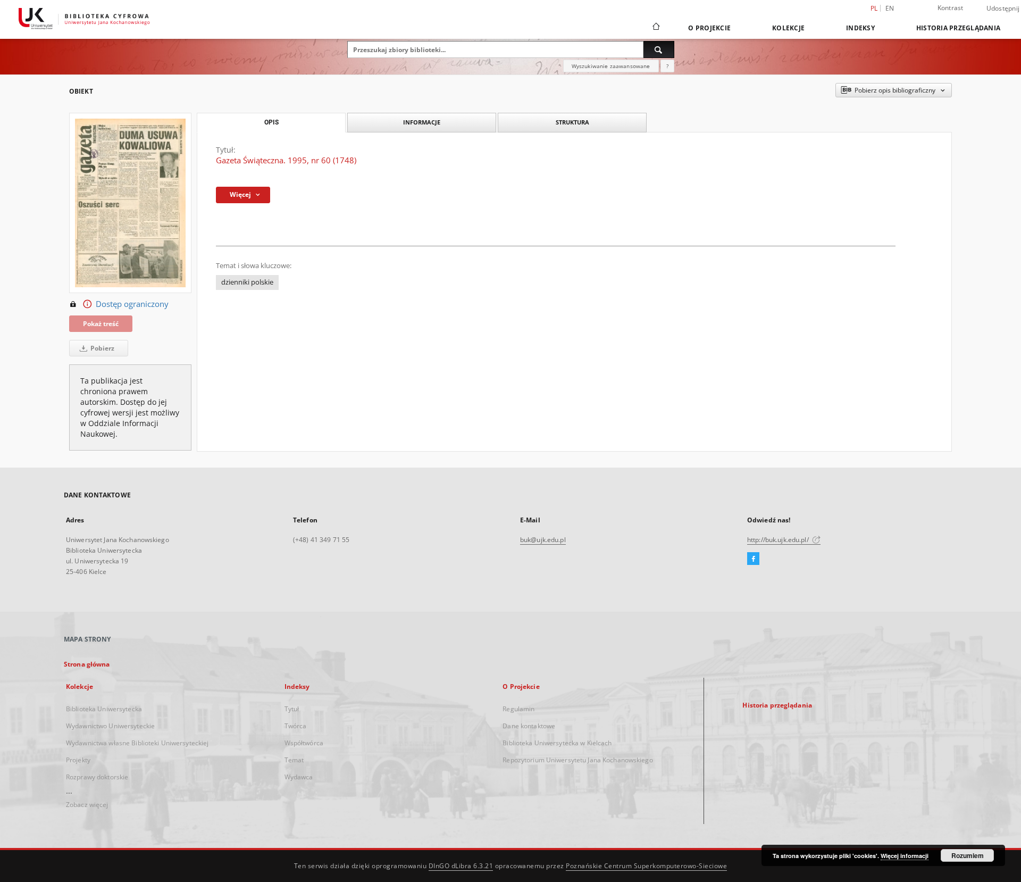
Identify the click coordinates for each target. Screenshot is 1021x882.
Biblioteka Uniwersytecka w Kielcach (557, 742)
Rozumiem (967, 855)
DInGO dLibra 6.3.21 (461, 865)
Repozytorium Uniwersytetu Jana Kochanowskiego (577, 759)
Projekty (78, 759)
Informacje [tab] (421, 122)
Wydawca (298, 776)
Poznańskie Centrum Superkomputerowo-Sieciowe (646, 865)
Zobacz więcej (87, 804)
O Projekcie (709, 27)
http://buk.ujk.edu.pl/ (778, 539)
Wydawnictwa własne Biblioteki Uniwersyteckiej (137, 742)
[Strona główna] (655, 27)
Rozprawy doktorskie (97, 776)
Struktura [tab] (572, 122)
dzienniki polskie (247, 282)
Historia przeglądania (958, 27)
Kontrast (951, 7)
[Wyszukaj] (658, 49)
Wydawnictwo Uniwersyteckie (110, 725)
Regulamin (518, 708)
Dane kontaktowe (529, 725)
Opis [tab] (271, 122)
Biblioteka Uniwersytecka (104, 708)
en (889, 8)
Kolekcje (788, 27)
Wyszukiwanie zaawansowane (611, 66)
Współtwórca (303, 742)
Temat (294, 759)
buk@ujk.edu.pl (543, 539)
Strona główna (87, 664)
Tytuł (291, 708)
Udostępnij (1003, 8)
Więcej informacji (904, 856)
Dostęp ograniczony (132, 304)
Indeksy (860, 27)
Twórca (295, 725)
